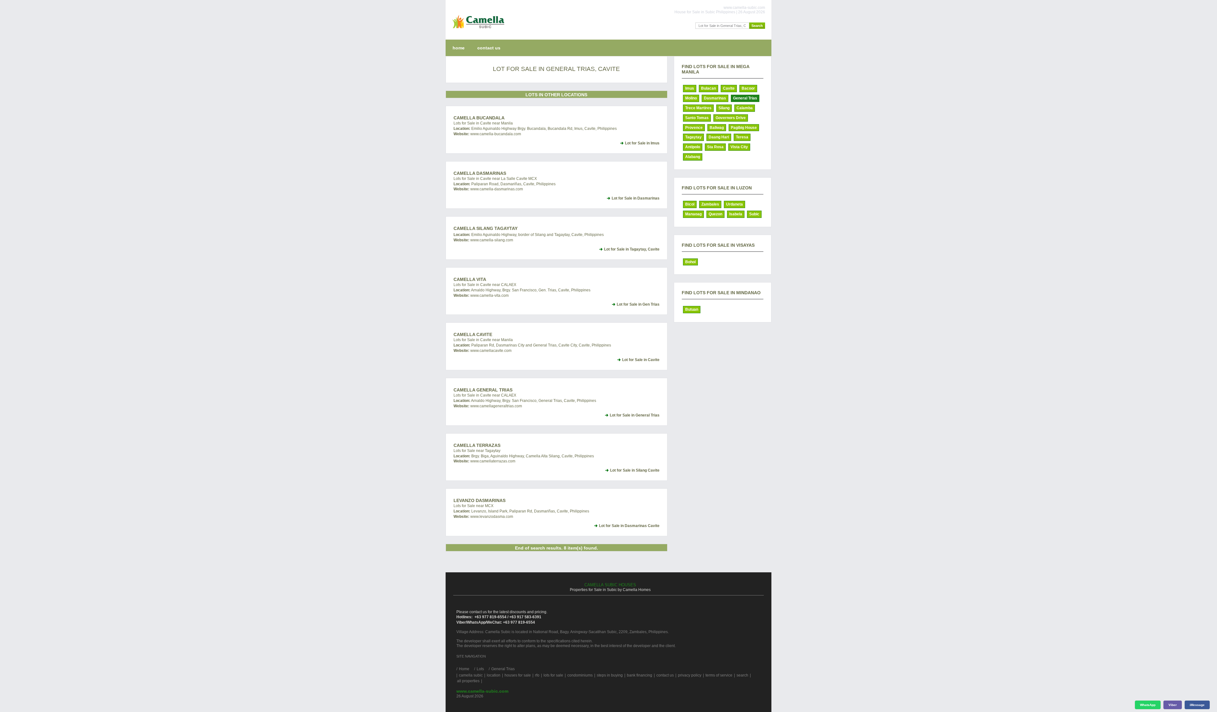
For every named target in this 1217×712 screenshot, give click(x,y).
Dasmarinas (715, 98)
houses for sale (518, 675)
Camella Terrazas (477, 445)
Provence (694, 127)
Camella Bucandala (479, 117)
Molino (691, 98)
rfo (537, 675)
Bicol (689, 204)
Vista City (739, 147)
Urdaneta (734, 204)
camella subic (471, 675)
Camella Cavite (473, 334)
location (493, 675)
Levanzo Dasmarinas (479, 500)
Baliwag (717, 127)
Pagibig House (744, 127)
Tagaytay (693, 137)
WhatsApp (1148, 705)
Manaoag (693, 214)
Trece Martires (698, 108)
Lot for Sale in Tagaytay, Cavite (632, 249)
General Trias (745, 98)
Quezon (715, 214)
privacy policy (689, 675)
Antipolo (692, 147)
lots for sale (553, 675)
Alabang (692, 157)
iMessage (1197, 705)
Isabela (735, 214)
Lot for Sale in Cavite (641, 360)
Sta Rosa (715, 147)
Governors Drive (731, 118)
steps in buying (610, 675)
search (742, 675)
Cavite (729, 88)
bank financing (639, 675)
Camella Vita (470, 279)
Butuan (691, 309)
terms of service (718, 675)
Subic (754, 214)
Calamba (745, 108)
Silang (724, 108)
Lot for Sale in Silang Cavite (635, 470)
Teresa (742, 137)
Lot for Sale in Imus (642, 143)
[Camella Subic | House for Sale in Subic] (477, 30)
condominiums (580, 675)
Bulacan (708, 88)
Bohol (690, 262)
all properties (468, 681)
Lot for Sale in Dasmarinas (636, 198)
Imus (689, 88)
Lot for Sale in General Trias (635, 415)
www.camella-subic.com (482, 691)
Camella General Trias (483, 389)
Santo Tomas (697, 118)
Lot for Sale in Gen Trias (638, 304)
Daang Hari (719, 137)
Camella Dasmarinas (480, 173)
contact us (488, 47)
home (459, 47)
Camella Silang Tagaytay (486, 228)
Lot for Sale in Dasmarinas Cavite (629, 526)
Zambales (710, 204)
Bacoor (748, 88)
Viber (1173, 705)
